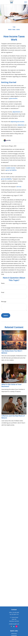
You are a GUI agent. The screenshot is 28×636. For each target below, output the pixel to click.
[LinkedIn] (14, 626)
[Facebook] (11, 626)
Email (2, 292)
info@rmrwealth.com (14, 624)
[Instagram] (16, 626)
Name (2, 283)
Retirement (14, 633)
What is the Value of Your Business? (11, 385)
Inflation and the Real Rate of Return (13, 417)
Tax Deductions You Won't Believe (11, 352)
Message (3, 301)
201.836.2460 (16, 612)
